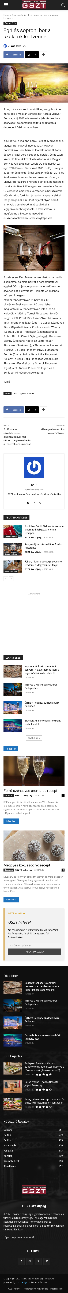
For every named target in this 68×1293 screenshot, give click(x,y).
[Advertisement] (34, 617)
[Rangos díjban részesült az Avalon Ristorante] (12, 549)
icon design (21, 1282)
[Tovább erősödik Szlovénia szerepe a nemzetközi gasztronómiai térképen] (12, 531)
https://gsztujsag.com (34, 489)
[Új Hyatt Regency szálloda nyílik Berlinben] (12, 707)
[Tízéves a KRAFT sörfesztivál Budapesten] (12, 689)
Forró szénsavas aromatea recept (30, 791)
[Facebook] (34, 502)
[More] (43, 54)
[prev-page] (5, 578)
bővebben (11, 821)
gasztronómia (27, 393)
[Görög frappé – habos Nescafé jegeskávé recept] (12, 1086)
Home (6, 15)
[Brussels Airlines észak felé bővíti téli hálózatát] (12, 725)
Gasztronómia (19, 15)
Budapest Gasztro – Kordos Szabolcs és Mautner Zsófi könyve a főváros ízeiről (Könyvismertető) (44, 1067)
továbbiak (33, 737)
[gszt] (5, 46)
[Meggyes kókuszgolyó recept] (34, 845)
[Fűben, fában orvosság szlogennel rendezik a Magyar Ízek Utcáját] (12, 566)
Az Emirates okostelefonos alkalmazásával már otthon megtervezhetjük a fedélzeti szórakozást (17, 437)
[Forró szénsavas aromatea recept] (34, 771)
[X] (40, 502)
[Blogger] (28, 502)
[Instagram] (29, 1261)
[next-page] (11, 578)
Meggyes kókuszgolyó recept (26, 865)
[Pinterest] (38, 1261)
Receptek (9, 795)
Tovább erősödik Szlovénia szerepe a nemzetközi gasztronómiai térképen (44, 529)
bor (15, 393)
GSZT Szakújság (33, 537)
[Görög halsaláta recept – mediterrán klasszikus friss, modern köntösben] (12, 1104)
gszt (13, 45)
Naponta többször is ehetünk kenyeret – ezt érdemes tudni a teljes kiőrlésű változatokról (42, 670)
